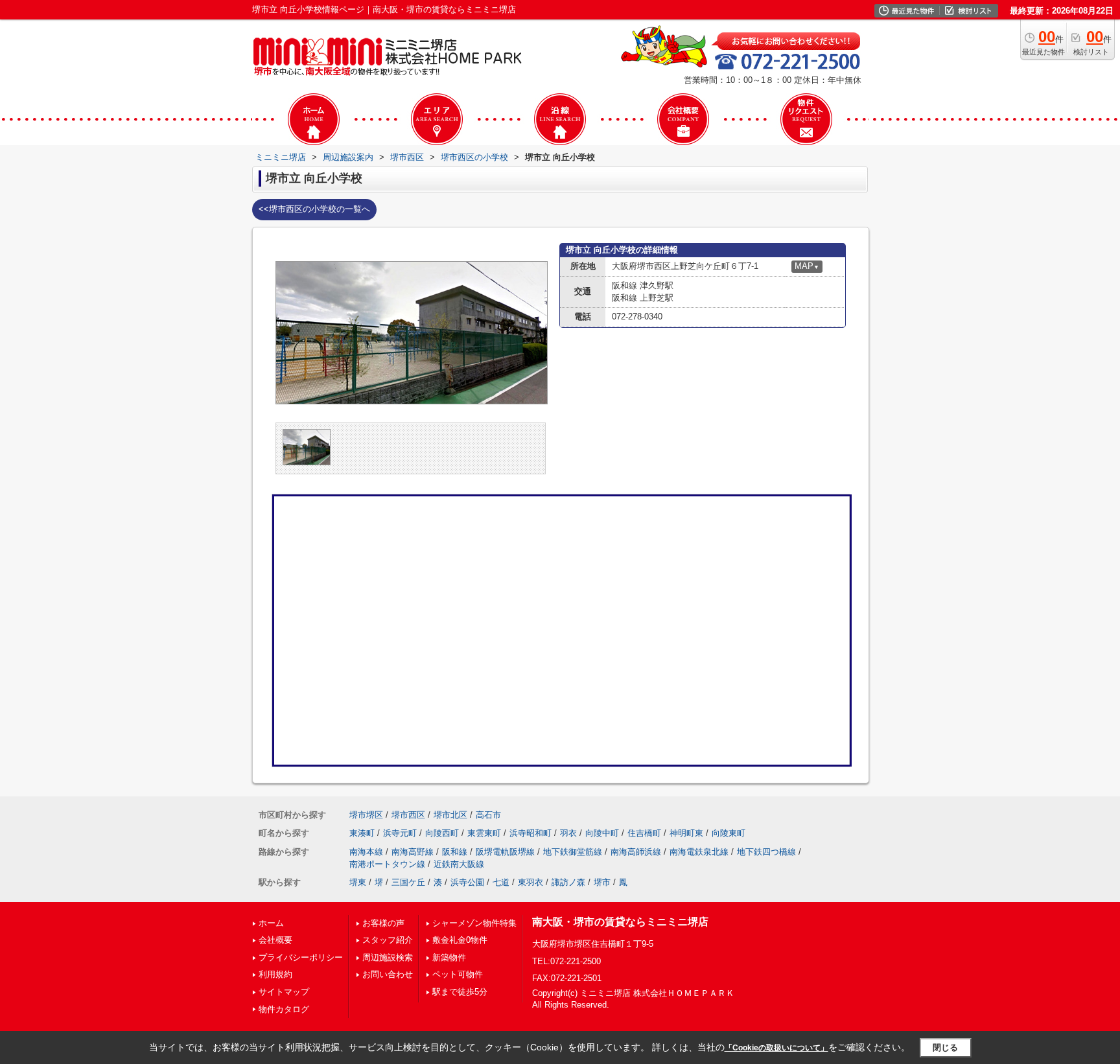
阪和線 (454, 852)
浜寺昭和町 (530, 833)
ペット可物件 (457, 974)
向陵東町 (728, 833)
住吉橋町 (644, 833)
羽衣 (568, 833)
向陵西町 (442, 833)
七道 (501, 882)
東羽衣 (530, 882)
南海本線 (366, 852)
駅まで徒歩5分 (459, 992)
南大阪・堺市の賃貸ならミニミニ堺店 (620, 921)
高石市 (488, 815)
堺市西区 (408, 815)
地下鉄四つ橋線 (766, 852)
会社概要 (275, 940)
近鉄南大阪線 (459, 864)
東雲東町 (484, 833)
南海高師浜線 (636, 852)
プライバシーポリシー (301, 957)
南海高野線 (412, 852)
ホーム (271, 923)
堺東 (357, 882)
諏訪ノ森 (568, 882)
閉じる (945, 1047)
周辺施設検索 (387, 957)
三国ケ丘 (408, 882)
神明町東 (686, 833)
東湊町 (362, 833)
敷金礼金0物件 (459, 940)
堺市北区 (450, 815)
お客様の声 (383, 923)
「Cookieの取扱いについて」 (776, 1047)
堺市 (602, 882)
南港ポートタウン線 (387, 864)
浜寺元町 (400, 833)
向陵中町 (602, 833)
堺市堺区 (366, 815)
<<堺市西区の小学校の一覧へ (314, 209)
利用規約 (275, 974)
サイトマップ (284, 992)
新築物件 (449, 957)
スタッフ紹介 (387, 940)
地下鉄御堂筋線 (572, 852)
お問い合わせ (387, 974)
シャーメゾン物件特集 (474, 923)
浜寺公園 (467, 882)
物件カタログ (284, 1009)
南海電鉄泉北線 (699, 852)
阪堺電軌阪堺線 (505, 852)
